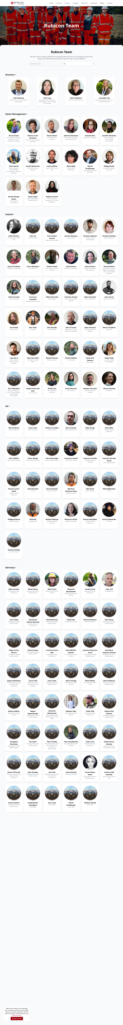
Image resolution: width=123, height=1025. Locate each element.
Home (51, 3)
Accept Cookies (17, 1018)
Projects (75, 3)
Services (59, 3)
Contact (109, 3)
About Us (84, 3)
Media (102, 3)
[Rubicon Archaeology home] (17, 3)
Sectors (67, 3)
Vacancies (94, 3)
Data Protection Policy (20, 1014)
